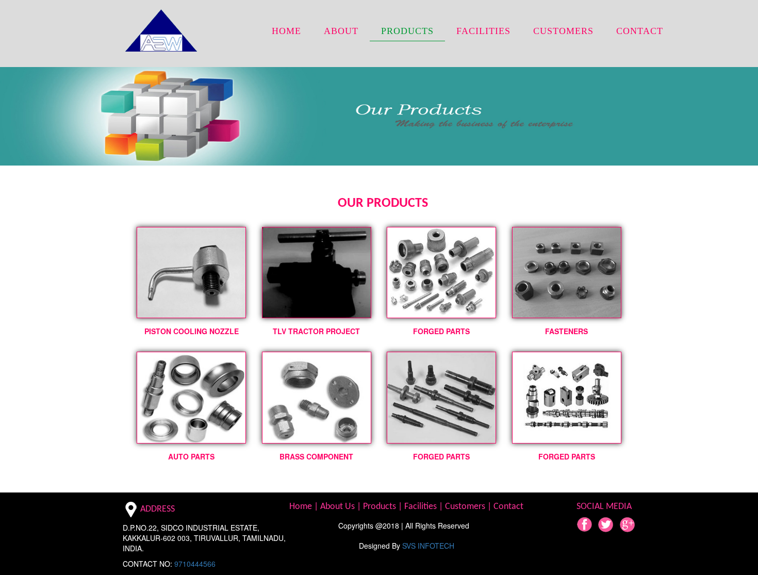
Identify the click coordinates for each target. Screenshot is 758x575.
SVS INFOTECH (428, 545)
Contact (508, 507)
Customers (466, 507)
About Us (338, 507)
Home (301, 507)
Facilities (421, 507)
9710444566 (195, 563)
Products (380, 507)
